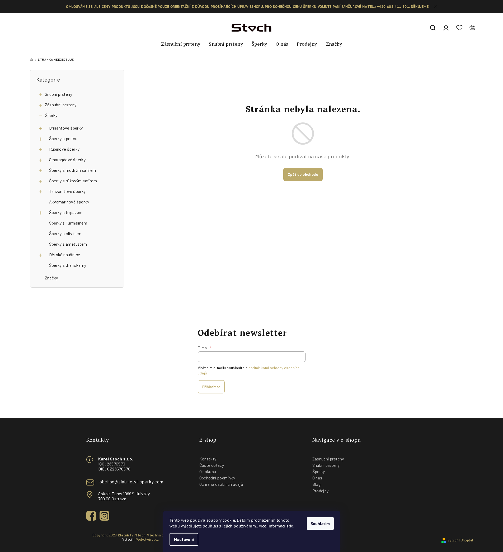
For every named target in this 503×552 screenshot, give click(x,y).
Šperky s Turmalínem (68, 222)
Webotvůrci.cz (147, 539)
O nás (317, 477)
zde (289, 525)
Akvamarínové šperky (69, 201)
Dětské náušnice (64, 254)
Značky (51, 277)
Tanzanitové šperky (67, 191)
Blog (316, 484)
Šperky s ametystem (68, 243)
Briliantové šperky (66, 127)
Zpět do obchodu (303, 174)
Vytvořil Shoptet (460, 540)
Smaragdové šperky (67, 159)
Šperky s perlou (63, 138)
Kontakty (208, 458)
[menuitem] (180, 44)
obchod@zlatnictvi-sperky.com (131, 481)
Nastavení (184, 539)
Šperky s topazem (66, 212)
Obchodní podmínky (217, 477)
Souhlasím (320, 523)
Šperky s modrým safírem (72, 170)
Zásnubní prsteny (61, 104)
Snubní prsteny (58, 94)
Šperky (51, 115)
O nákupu (207, 471)
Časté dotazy (211, 465)
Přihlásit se (211, 386)
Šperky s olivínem (65, 233)
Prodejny (320, 490)
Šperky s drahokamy (67, 265)
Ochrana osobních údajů (221, 484)
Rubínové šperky (64, 148)
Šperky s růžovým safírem (73, 180)
